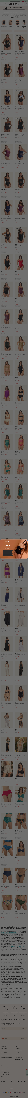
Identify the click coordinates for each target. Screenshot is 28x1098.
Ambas (7, 555)
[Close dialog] (26, 540)
